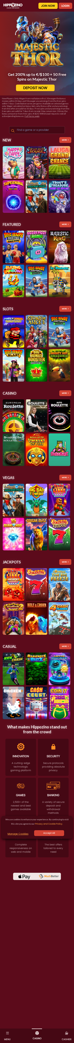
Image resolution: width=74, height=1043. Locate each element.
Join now (48, 6)
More (64, 140)
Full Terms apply (32, 116)
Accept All (49, 833)
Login (65, 6)
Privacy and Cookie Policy (48, 823)
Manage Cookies (18, 834)
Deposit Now (35, 87)
